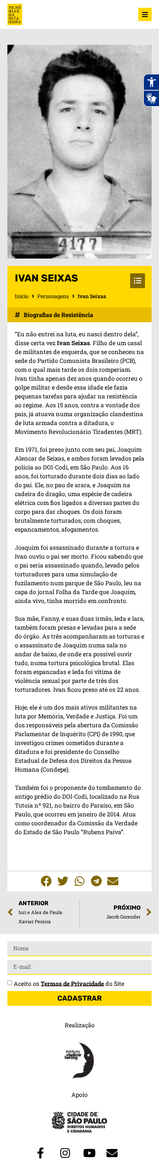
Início (21, 296)
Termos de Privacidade (72, 983)
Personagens (53, 296)
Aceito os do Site (69, 983)
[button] (46, 881)
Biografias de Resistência (58, 315)
